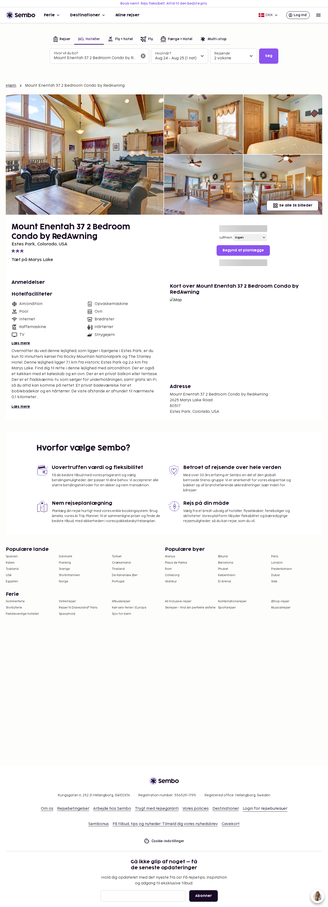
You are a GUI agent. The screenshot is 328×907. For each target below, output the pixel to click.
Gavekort (231, 824)
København (226, 575)
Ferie (49, 15)
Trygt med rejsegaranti (157, 808)
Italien (10, 563)
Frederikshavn (281, 569)
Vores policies (195, 808)
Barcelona (225, 563)
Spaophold (67, 614)
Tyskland (12, 569)
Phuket (223, 569)
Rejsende (222, 53)
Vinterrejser (67, 601)
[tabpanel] (164, 56)
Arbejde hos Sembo (112, 808)
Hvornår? (163, 53)
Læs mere (21, 343)
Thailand (118, 569)
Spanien (12, 556)
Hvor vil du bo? (66, 53)
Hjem (11, 85)
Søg (268, 55)
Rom (168, 569)
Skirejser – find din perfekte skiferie (190, 607)
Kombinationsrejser (232, 601)
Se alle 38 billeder (295, 205)
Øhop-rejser (280, 601)
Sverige (64, 569)
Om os (47, 808)
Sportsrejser (227, 607)
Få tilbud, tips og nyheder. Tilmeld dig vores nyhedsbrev (165, 824)
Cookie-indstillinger (168, 841)
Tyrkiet (116, 556)
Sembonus (98, 824)
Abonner (203, 895)
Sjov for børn (121, 614)
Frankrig (65, 563)
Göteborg (172, 575)
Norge (63, 581)
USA (9, 575)
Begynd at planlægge (243, 250)
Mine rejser (127, 15)
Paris (274, 556)
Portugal (118, 581)
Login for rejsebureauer (265, 808)
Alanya (170, 556)
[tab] (62, 39)
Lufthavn (225, 237)
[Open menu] (318, 15)
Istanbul (170, 581)
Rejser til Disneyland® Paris (78, 607)
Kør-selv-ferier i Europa (129, 607)
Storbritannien (69, 575)
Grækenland (121, 563)
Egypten (12, 581)
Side (274, 581)
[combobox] (95, 58)
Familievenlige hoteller (22, 614)
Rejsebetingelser (73, 808)
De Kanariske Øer (125, 575)
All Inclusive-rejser (178, 601)
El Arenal (224, 581)
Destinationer (85, 15)
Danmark (65, 556)
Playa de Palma (176, 563)
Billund (223, 556)
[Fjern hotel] (143, 56)
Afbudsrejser (121, 601)
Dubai (275, 575)
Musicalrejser (281, 607)
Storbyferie (14, 607)
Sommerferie (15, 601)
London (277, 563)
